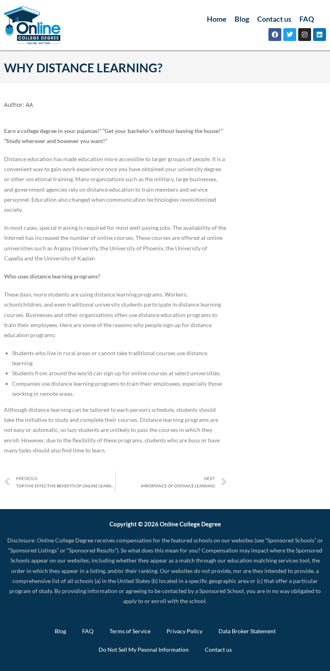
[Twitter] (289, 34)
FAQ (306, 18)
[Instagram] (304, 34)
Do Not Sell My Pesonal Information (144, 649)
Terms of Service (130, 631)
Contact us (274, 18)
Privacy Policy (184, 631)
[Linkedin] (319, 34)
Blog (242, 18)
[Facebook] (274, 34)
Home (217, 18)
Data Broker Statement (247, 631)
